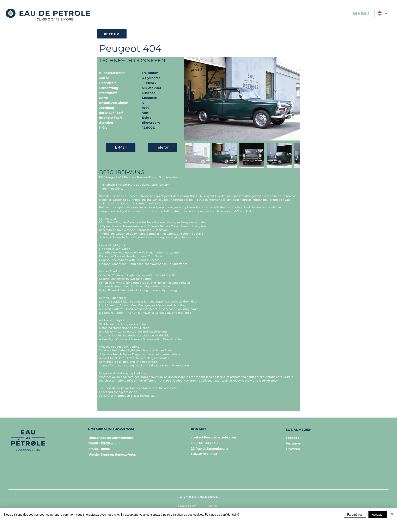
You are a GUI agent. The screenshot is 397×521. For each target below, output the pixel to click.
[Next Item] (292, 99)
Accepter (378, 514)
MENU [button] (360, 13)
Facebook (294, 438)
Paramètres (354, 514)
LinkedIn (293, 449)
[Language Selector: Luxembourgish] (382, 13)
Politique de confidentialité (222, 514)
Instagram (294, 443)
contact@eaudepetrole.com (213, 437)
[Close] (392, 514)
